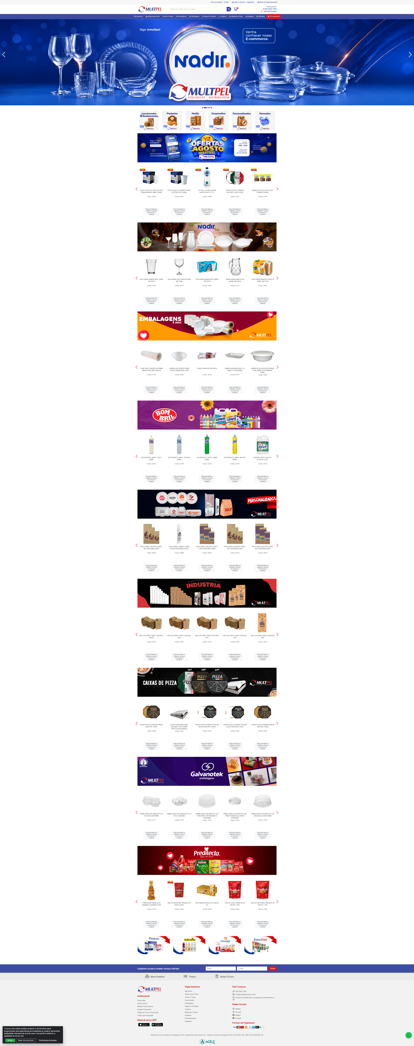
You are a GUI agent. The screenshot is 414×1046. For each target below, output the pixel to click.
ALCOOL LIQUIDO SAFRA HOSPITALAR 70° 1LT (207, 191)
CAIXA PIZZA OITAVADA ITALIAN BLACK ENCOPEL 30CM (207, 726)
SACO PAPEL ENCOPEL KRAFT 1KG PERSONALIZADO (263, 548)
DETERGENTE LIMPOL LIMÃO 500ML (207, 459)
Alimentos (188, 991)
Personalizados (190, 1018)
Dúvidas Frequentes (144, 1009)
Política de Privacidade (145, 1015)
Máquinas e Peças (191, 1012)
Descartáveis (189, 1000)
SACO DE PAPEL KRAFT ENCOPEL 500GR (151, 637)
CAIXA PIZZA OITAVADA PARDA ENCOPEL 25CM (151, 726)
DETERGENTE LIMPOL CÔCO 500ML (151, 459)
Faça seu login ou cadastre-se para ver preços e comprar (151, 211)
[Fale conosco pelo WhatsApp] (408, 1035)
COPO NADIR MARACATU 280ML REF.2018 (207, 280)
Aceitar (10, 1040)
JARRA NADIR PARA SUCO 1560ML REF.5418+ (234, 280)
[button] (202, 107)
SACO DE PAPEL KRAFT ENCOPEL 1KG (179, 637)
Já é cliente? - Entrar (221, 2)
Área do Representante (268, 2)
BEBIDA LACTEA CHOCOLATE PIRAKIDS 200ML (262, 191)
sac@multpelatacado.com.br (245, 994)
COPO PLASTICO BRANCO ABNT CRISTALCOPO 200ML (179, 191)
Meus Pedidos (157, 976)
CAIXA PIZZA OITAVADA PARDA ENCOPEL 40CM (262, 726)
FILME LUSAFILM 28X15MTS (207, 368)
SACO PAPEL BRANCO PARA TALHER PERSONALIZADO (179, 548)
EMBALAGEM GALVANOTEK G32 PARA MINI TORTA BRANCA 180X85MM (207, 816)
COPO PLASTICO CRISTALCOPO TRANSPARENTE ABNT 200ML (151, 191)
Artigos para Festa (191, 994)
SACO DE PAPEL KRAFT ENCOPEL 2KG (207, 637)
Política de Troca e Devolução (147, 1012)
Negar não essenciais (26, 1040)
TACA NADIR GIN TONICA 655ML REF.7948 (179, 280)
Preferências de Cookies (48, 1040)
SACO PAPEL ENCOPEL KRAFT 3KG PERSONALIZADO (235, 548)
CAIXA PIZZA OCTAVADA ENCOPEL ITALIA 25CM (235, 191)
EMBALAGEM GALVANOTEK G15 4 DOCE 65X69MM (179, 815)
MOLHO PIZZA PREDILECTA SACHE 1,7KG (235, 904)
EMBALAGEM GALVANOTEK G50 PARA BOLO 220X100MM (262, 815)
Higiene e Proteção (191, 1006)
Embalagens (189, 1003)
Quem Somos (142, 1003)
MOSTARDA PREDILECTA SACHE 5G (207, 904)
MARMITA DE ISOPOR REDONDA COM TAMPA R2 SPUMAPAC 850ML (262, 370)
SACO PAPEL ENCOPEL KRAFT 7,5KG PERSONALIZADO (207, 548)
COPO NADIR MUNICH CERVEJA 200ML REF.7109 (262, 280)
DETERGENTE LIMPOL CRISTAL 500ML (179, 459)
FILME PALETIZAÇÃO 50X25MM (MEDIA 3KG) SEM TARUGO (151, 369)
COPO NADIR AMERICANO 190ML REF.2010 (151, 280)
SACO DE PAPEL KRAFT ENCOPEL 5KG (263, 637)
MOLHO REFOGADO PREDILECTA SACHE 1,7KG (262, 904)
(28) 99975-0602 (270, 11)
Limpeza (188, 1009)
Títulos (192, 976)
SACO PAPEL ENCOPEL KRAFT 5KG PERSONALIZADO (151, 548)
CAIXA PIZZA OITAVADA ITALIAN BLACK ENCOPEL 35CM (235, 726)
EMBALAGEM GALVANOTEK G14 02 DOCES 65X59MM (151, 815)
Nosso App (141, 1000)
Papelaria (188, 1015)
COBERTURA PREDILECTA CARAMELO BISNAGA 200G (151, 904)
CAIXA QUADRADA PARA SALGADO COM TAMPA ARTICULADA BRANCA (179, 727)
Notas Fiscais (227, 976)
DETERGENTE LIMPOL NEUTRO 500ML (235, 459)
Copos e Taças (190, 997)
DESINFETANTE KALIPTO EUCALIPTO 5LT (262, 459)
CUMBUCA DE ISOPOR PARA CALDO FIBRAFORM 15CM (179, 369)
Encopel (238, 1012)
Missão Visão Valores (145, 1006)
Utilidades (188, 1021)
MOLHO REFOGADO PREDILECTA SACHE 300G (179, 904)
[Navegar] (4, 54)
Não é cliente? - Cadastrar (244, 2)
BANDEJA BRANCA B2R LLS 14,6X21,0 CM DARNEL (235, 369)
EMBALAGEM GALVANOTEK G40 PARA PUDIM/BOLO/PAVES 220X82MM (234, 816)
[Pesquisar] (229, 9)
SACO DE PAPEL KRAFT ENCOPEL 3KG (235, 637)
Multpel (238, 1009)
